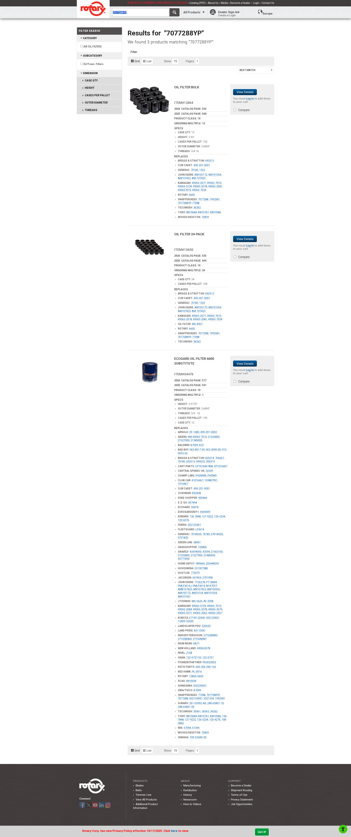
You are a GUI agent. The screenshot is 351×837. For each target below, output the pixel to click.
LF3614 (200, 529)
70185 (194, 169)
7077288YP (184, 203)
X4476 (195, 507)
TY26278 (200, 582)
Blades (140, 785)
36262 (197, 207)
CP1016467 (220, 466)
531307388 (201, 568)
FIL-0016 (197, 671)
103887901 (211, 480)
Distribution (190, 790)
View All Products (146, 799)
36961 (197, 711)
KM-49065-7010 (197, 436)
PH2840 (212, 475)
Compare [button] (244, 110)
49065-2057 (215, 613)
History (187, 794)
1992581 (215, 199)
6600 (192, 194)
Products (140, 781)
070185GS (217, 534)
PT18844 (211, 582)
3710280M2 (185, 638)
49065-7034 (199, 190)
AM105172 (201, 174)
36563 (205, 711)
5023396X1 (200, 685)
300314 (210, 461)
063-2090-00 (213, 449)
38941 (197, 542)
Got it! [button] (262, 832)
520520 (206, 626)
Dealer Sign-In (228, 13)
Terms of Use (239, 794)
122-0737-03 (193, 657)
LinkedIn (101, 805)
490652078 (203, 648)
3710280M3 (210, 635)
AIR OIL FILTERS (92, 46)
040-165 (211, 666)
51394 (195, 727)
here (174, 831)
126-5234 (219, 516)
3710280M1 (200, 638)
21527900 (196, 555)
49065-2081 (215, 186)
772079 (195, 572)
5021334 (209, 698)
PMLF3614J (185, 585)
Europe (268, 13)
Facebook (82, 805)
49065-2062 (200, 613)
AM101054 (214, 174)
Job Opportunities (241, 804)
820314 (209, 458)
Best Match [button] (247, 70)
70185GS (196, 534)
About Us (213, 2)
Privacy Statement (242, 799)
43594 (206, 551)
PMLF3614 (199, 585)
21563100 (217, 551)
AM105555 (213, 589)
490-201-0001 (202, 165)
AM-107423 (198, 178)
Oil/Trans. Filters (93, 64)
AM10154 (197, 592)
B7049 (194, 445)
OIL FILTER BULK (186, 87)
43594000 (195, 551)
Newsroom (190, 799)
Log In (250, 98)
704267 (219, 458)
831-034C (199, 630)
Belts (139, 790)
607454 (192, 502)
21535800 (214, 436)
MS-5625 (197, 601)
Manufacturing (192, 785)
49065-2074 (215, 609)
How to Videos (192, 804)
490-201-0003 (208, 432)
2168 (189, 652)
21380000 (196, 440)
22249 (209, 470)
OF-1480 (194, 432)
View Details (245, 92)
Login (255, 2)
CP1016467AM (204, 466)
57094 (187, 727)
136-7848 (195, 516)
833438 (196, 493)
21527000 (184, 440)
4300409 (205, 511)
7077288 (203, 199)
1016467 (183, 483)
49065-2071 (199, 182)
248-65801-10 (215, 703)
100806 (202, 547)
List (148, 61)
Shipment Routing (241, 790)
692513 (209, 160)
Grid (137, 61)
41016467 (197, 480)
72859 (205, 217)
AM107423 (184, 178)
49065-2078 (200, 186)
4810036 (191, 680)
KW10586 (215, 212)
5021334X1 (194, 524)
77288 (195, 203)
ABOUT (185, 781)
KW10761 (203, 212)
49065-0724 (185, 186)
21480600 (209, 555)
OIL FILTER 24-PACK (189, 234)
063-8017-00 (197, 449)
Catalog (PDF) (197, 2)
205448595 (212, 563)
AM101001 (184, 596)
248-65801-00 (186, 706)
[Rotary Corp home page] (93, 9)
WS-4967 (197, 324)
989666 (200, 563)
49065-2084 (185, 609)
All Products (191, 12)
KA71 (196, 643)
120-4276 (183, 520)
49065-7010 (214, 182)
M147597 (211, 585)
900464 (202, 497)
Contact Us (268, 2)
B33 (201, 445)
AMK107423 (185, 589)
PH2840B (201, 475)
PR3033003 (209, 662)
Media (224, 2)
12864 (192, 676)
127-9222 (207, 516)
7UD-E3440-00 (198, 737)
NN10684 (191, 212)
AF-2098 (208, 601)
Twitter (89, 805)
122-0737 (208, 657)
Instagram (108, 805)
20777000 (184, 558)
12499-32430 (185, 621)
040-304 (200, 666)
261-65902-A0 (197, 703)
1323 (202, 169)
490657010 (184, 190)
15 (175, 61)
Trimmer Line (143, 794)
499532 (200, 461)
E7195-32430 (197, 617)
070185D (183, 537)
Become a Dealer (240, 2)
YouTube (95, 805)
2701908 (207, 577)
